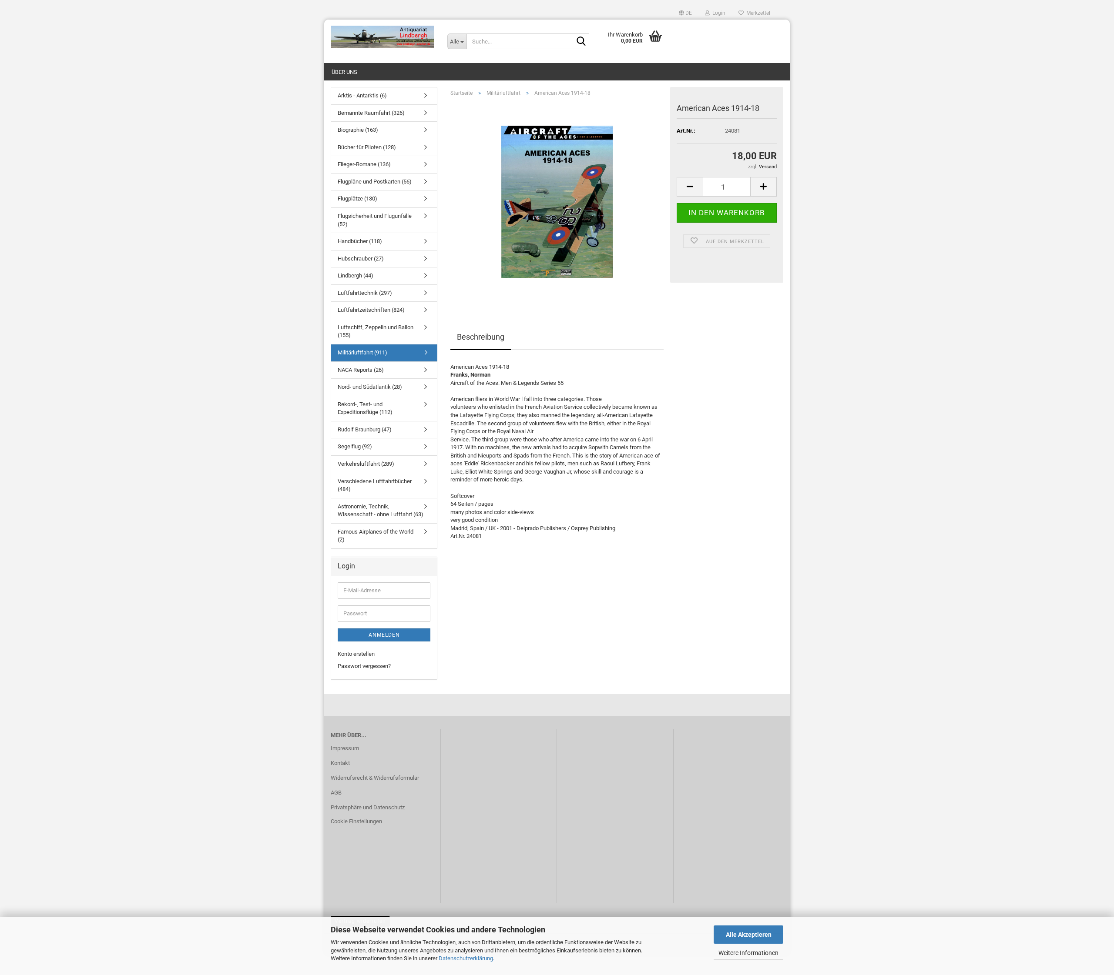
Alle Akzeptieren (749, 934)
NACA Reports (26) (361, 370)
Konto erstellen (356, 654)
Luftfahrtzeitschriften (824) (371, 310)
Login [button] (717, 13)
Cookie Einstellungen (356, 821)
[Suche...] (581, 42)
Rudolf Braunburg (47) (365, 429)
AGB (336, 792)
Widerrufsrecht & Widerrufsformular (375, 778)
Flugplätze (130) (357, 198)
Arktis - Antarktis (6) (362, 95)
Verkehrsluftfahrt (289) (366, 464)
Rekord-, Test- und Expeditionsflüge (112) (365, 408)
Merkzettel (757, 13)
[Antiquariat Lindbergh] (382, 37)
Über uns (344, 72)
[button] (685, 13)
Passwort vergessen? (364, 666)
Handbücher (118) (360, 241)
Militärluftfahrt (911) (362, 352)
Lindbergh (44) (355, 275)
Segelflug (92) (355, 446)
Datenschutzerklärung (466, 958)
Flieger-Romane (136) (364, 164)
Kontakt (340, 763)
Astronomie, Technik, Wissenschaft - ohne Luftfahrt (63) (380, 510)
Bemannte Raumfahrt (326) (371, 113)
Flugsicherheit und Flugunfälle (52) (375, 220)
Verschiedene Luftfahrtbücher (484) (375, 485)
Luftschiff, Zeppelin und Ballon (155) (375, 331)
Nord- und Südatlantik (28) (370, 387)
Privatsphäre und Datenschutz (368, 807)
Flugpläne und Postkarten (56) (375, 181)
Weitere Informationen (748, 952)
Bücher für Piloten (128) (367, 147)
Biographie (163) (358, 130)
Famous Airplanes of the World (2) (375, 535)
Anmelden (384, 635)
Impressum (345, 748)
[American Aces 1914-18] (557, 201)
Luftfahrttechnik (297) (365, 293)
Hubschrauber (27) (361, 258)
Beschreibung (480, 336)
